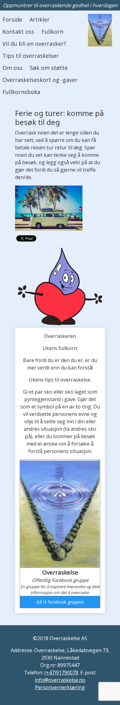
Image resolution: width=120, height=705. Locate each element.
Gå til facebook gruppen (60, 602)
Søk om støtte (49, 67)
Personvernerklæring (60, 687)
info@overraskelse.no (60, 680)
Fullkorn (52, 31)
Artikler (40, 19)
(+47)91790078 (61, 672)
